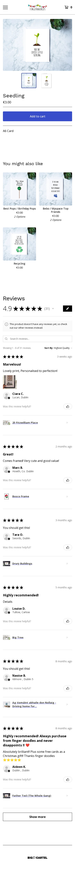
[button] (53, 308)
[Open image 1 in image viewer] (37, 45)
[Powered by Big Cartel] (37, 857)
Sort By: (48, 348)
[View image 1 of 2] (28, 80)
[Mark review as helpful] (67, 406)
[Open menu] (5, 7)
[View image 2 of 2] (46, 80)
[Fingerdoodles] (37, 7)
